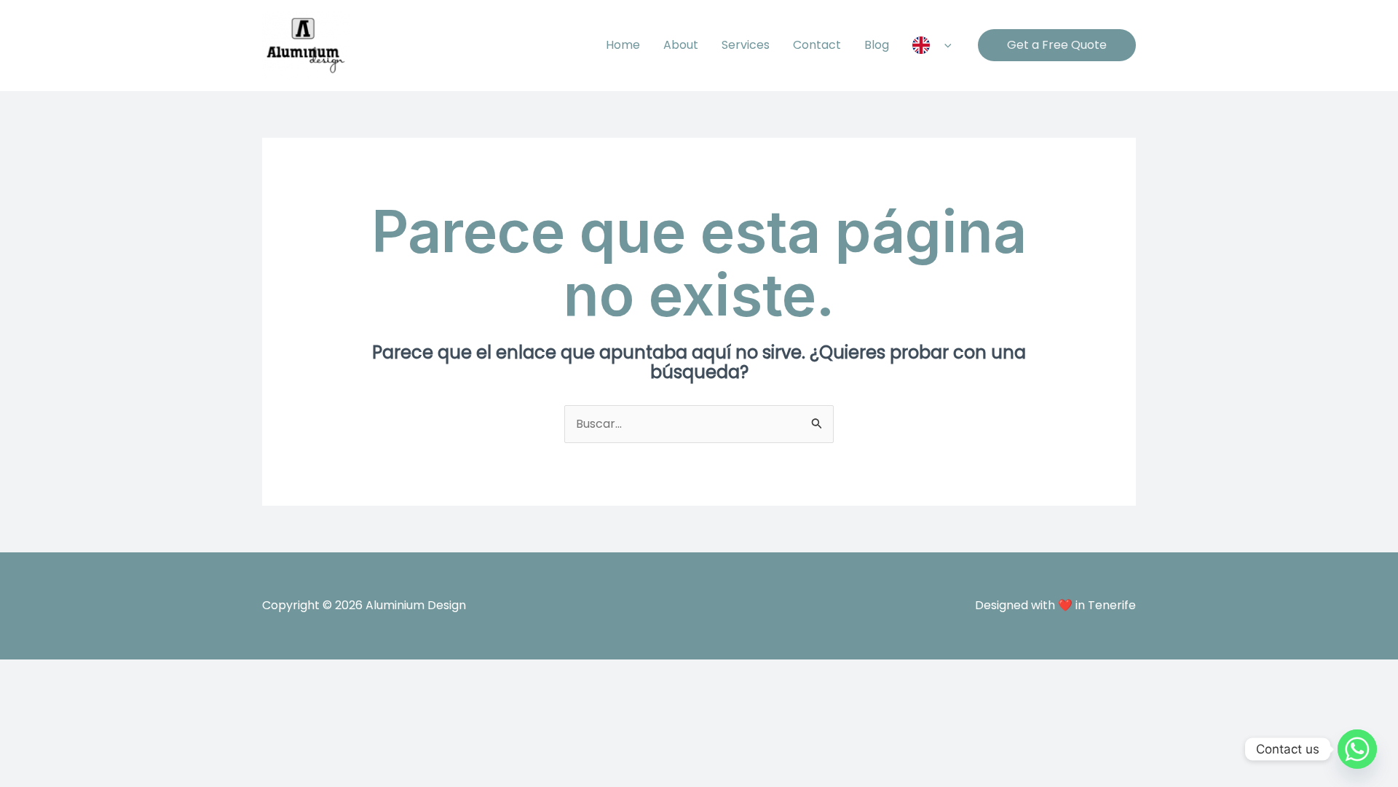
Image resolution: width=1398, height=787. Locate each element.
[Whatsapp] (1357, 749)
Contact (817, 44)
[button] (944, 45)
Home (623, 44)
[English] (932, 45)
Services (746, 44)
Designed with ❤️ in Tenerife (1055, 605)
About (680, 44)
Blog (876, 44)
